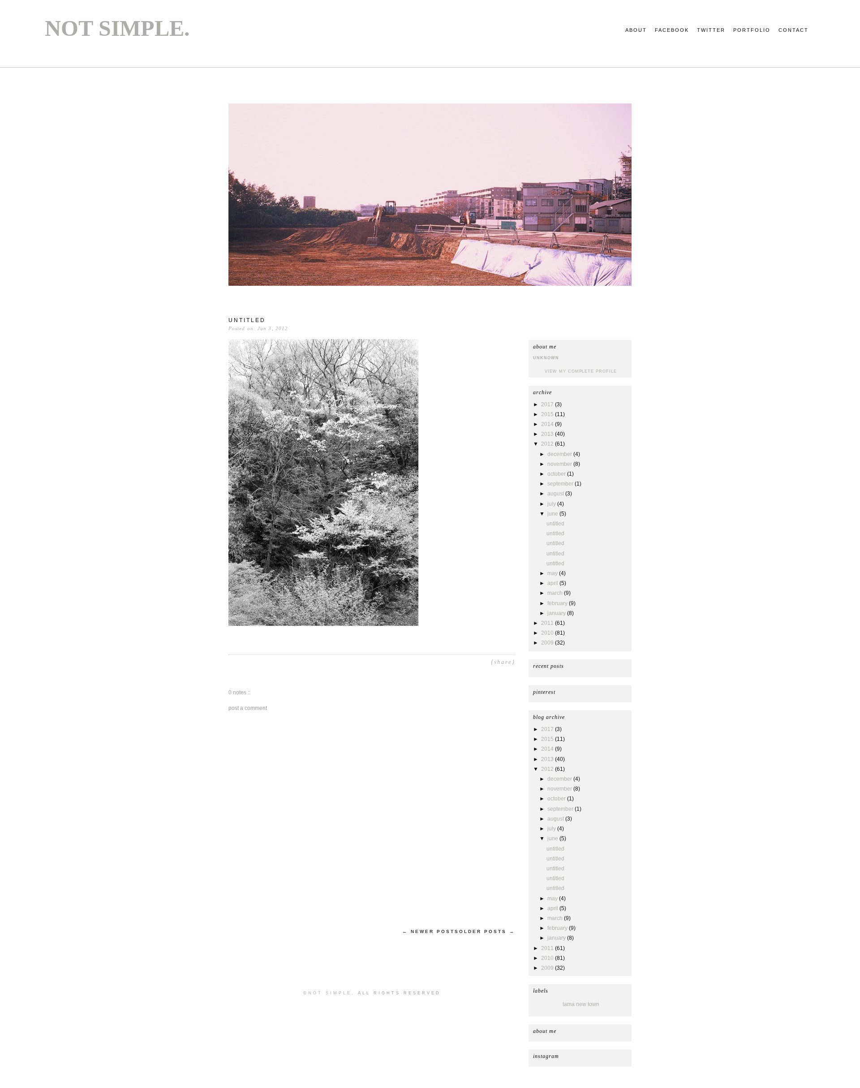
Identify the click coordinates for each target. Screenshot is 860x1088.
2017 (548, 404)
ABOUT (636, 30)
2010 (548, 633)
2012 (548, 444)
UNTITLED (555, 523)
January (557, 613)
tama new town (581, 1004)
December (560, 454)
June (553, 514)
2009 (548, 643)
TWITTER (711, 30)
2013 (548, 434)
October (557, 474)
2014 (548, 424)
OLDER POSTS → (487, 931)
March (555, 593)
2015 (548, 414)
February (558, 603)
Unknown (546, 358)
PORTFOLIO (751, 30)
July (552, 504)
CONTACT (793, 30)
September (561, 484)
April (553, 583)
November (560, 464)
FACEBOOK (672, 30)
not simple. (117, 28)
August (556, 493)
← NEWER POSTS (430, 931)
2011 (548, 623)
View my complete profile (580, 371)
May (553, 573)
